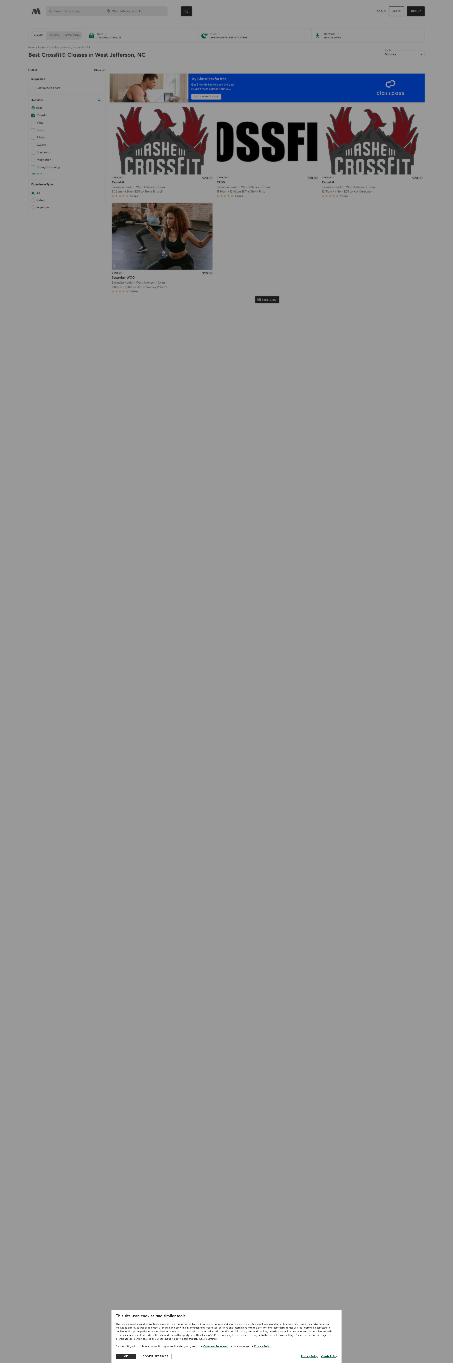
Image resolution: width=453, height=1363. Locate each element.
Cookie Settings (155, 1356)
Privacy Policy (262, 1346)
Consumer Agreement (215, 1346)
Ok (126, 1356)
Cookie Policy (329, 1356)
